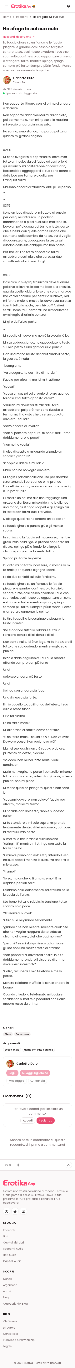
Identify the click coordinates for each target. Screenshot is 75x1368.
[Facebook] (15, 1211)
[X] (6, 1211)
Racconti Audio (13, 1249)
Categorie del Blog (15, 1304)
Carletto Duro (23, 78)
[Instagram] (23, 1211)
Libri (5, 1236)
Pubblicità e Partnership (19, 1340)
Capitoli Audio (12, 1261)
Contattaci (10, 1334)
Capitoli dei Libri (13, 1242)
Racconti (22, 17)
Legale (7, 1346)
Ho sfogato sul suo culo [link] (48, 17)
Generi (7, 1279)
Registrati (45, 1120)
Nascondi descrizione (17, 37)
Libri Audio (9, 1255)
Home (7, 17)
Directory (9, 1328)
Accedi (27, 1120)
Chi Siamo (10, 1321)
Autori (7, 1291)
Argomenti (10, 1285)
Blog (6, 1297)
